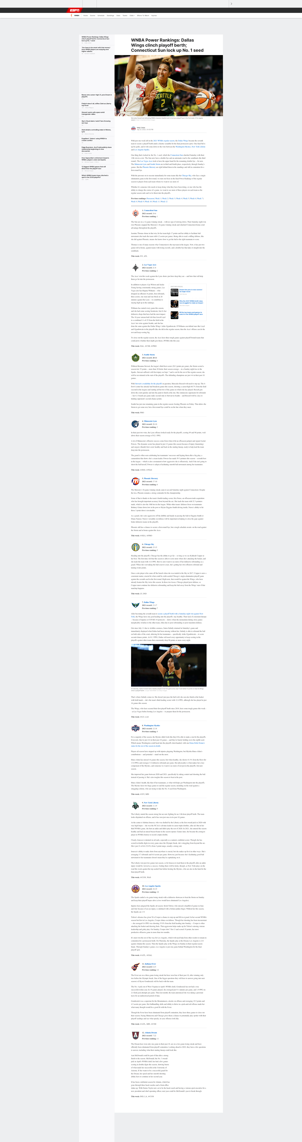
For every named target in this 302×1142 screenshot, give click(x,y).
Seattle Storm (155, 164)
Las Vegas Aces (146, 161)
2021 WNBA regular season (163, 140)
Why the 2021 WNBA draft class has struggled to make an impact (191, 302)
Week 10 (148, 201)
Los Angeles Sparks (141, 149)
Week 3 (172, 198)
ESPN (74, 10)
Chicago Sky (186, 175)
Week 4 (179, 198)
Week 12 (164, 201)
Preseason (150, 198)
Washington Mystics (183, 146)
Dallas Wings (183, 140)
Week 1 (158, 198)
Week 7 (200, 198)
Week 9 (141, 201)
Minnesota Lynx (140, 164)
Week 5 (186, 198)
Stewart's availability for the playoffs (148, 383)
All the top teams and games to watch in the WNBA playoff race (191, 313)
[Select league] (76, 4)
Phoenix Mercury (149, 167)
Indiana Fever (150, 963)
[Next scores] (231, 4)
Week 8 (134, 201)
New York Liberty (198, 146)
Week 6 (193, 198)
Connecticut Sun (176, 155)
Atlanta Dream (151, 1032)
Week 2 (165, 198)
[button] (226, 10)
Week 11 (156, 201)
